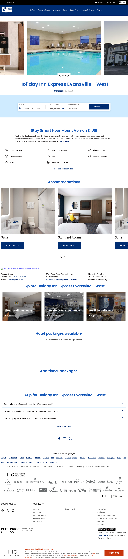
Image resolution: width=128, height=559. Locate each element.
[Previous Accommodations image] (61, 256)
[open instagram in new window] (63, 439)
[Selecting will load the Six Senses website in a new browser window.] (8, 481)
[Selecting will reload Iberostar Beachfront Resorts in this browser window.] (9, 490)
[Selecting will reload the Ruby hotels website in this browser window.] (110, 481)
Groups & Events (87, 10)
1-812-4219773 (19, 277)
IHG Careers (37, 512)
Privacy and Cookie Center (107, 515)
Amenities (56, 10)
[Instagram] (13, 510)
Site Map (101, 521)
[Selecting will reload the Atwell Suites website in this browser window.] (82, 490)
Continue (114, 553)
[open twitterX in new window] (69, 439)
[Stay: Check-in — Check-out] (31, 108)
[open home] (3, 466)
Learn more (103, 535)
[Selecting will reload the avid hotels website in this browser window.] (72, 490)
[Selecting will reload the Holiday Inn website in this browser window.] (53, 490)
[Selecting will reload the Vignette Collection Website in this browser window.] (53, 481)
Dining (65, 10)
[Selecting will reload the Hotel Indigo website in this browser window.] (79, 481)
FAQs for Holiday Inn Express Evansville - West (64, 395)
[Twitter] (8, 510)
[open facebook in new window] (58, 439)
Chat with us (37, 521)
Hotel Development (39, 518)
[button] (122, 2)
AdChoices (101, 512)
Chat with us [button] (10, 2)
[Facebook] (3, 510)
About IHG (36, 509)
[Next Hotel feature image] (67, 75)
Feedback (101, 524)
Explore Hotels (70, 509)
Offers (32, 10)
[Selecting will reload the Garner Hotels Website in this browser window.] (63, 490)
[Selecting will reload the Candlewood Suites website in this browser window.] (119, 490)
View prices (98, 107)
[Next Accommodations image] (69, 256)
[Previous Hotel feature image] (60, 75)
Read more (64, 141)
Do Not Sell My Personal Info (107, 518)
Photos (99, 10)
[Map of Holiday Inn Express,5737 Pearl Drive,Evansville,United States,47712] (20, 268)
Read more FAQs (64, 426)
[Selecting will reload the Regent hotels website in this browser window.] (18, 481)
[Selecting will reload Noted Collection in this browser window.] (90, 481)
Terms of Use (102, 509)
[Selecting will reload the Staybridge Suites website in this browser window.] (95, 490)
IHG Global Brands (39, 515)
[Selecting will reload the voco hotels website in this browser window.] (101, 481)
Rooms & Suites (44, 10)
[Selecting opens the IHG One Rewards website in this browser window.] (112, 496)
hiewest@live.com (15, 279)
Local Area (74, 10)
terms (94, 553)
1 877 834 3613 (26, 530)
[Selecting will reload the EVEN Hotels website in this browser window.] (31, 490)
